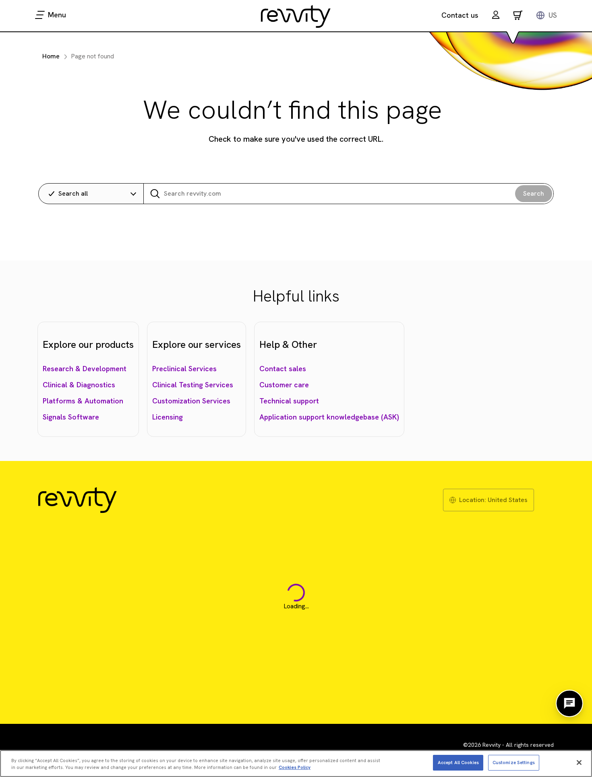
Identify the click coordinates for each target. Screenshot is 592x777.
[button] (495, 15)
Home (51, 56)
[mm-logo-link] (296, 16)
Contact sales (282, 368)
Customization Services (191, 400)
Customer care (284, 384)
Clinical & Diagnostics (79, 384)
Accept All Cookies (458, 762)
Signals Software (71, 417)
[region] (296, 763)
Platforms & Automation (83, 400)
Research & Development (84, 368)
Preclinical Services (184, 368)
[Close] (579, 762)
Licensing (167, 417)
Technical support (289, 400)
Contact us (459, 15)
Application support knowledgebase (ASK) (329, 417)
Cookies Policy (294, 767)
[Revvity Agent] (569, 703)
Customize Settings (514, 762)
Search (533, 193)
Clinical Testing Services (192, 384)
